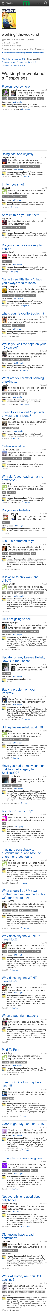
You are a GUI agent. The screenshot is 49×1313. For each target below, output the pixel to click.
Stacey (5, 1127)
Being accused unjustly (17, 153)
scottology (7, 1053)
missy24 (6, 1089)
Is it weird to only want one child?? (20, 579)
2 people (18, 102)
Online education (13, 446)
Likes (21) (32, 62)
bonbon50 (7, 730)
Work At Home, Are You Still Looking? (21, 1278)
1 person (18, 200)
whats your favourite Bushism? (23, 313)
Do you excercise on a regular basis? (22, 247)
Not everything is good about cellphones (21, 1198)
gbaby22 (6, 187)
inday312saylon (10, 286)
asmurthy (6, 483)
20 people (20, 363)
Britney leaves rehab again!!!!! (22, 727)
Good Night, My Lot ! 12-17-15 (23, 1123)
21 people (20, 596)
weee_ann (16, 664)
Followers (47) (7, 65)
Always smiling (9, 1203)
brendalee (7, 350)
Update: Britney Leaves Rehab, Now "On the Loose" (23, 659)
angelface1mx (9, 859)
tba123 (5, 1161)
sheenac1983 (8, 583)
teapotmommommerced (22, 89)
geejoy (5, 696)
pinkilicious (7, 1019)
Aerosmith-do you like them (20, 214)
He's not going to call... (17, 618)
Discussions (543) (18, 59)
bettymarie (7, 1283)
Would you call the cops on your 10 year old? (24, 345)
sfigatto (14, 513)
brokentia (15, 776)
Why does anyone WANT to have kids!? (21, 937)
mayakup (6, 942)
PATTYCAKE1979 (10, 449)
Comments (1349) (8, 62)
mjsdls (5, 384)
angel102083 (8, 901)
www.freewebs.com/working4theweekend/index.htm (23, 52)
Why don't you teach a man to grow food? (22, 478)
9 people (19, 169)
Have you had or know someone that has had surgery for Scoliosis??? (24, 769)
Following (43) (19, 65)
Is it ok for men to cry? (17, 811)
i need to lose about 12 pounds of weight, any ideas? (23, 414)
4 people (26, 176)
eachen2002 (8, 252)
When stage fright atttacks (20, 1015)
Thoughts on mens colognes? (22, 1158)
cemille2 (6, 1241)
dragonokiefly (9, 157)
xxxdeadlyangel (10, 622)
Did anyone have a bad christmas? (18, 1236)
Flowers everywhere (16, 86)
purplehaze (7, 814)
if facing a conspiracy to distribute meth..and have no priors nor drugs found (21, 853)
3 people (16, 438)
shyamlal (6, 218)
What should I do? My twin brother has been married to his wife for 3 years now (23, 894)
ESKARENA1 (8, 419)
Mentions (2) (22, 62)
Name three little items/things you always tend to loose (22, 281)
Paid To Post (10, 1049)
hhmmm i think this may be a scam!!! (21, 1084)
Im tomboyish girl (13, 184)
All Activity (6, 59)
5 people (25, 370)
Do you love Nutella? (16, 510)
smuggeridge (8, 316)
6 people (19, 955)
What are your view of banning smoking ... (23, 380)
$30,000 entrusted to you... (20, 540)
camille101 (7, 544)
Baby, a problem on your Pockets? (18, 691)
